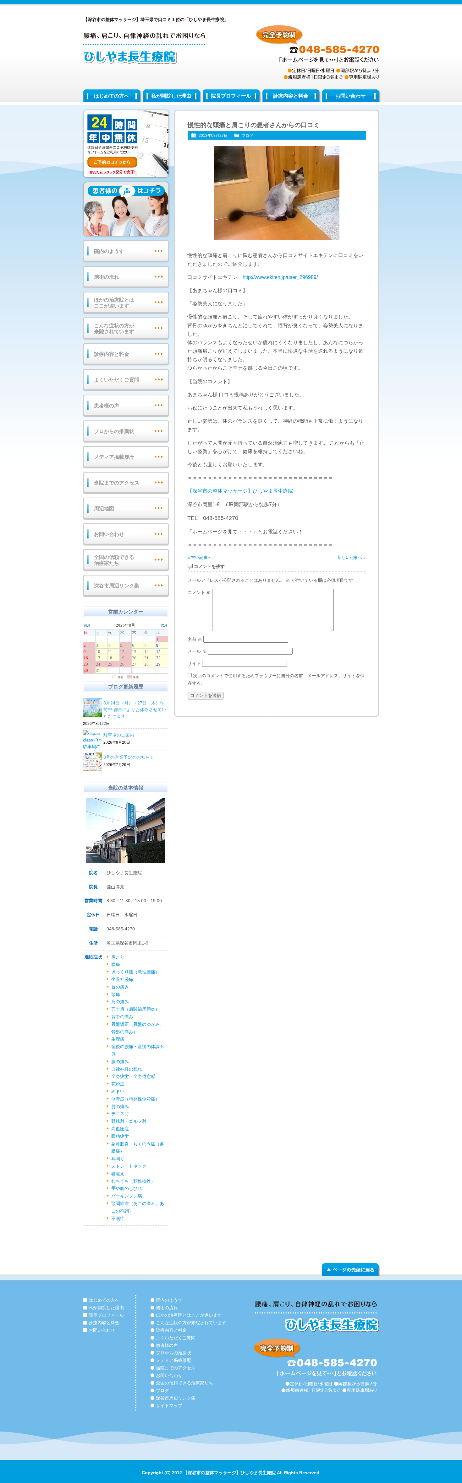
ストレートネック (128, 1166)
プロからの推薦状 (114, 431)
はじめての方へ (111, 96)
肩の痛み (120, 1001)
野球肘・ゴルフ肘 (128, 1121)
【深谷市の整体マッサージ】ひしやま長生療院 (240, 491)
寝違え (117, 1173)
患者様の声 (106, 405)
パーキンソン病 (126, 1195)
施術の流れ (106, 277)
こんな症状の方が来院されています (114, 328)
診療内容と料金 (290, 96)
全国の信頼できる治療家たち (114, 560)
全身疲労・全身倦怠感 (133, 1076)
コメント (199, 592)
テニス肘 (120, 1113)
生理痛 (117, 1038)
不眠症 (117, 1218)
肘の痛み (120, 1106)
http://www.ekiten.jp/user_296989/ (280, 277)
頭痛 (115, 994)
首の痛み (120, 986)
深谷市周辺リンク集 (116, 585)
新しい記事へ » (352, 557)
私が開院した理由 (171, 96)
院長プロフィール (231, 96)
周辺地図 (104, 508)
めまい (117, 1091)
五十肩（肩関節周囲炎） (135, 1009)
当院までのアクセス (116, 482)
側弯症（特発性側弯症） (135, 1098)
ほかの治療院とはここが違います (114, 302)
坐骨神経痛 (122, 979)
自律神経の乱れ (126, 1069)
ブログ (247, 135)
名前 (195, 639)
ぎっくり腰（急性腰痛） (135, 971)
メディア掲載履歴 (114, 457)
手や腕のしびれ (126, 1188)
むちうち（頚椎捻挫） (133, 1181)
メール (197, 651)
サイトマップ (169, 1405)
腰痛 (115, 964)
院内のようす (109, 251)
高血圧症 (120, 1128)
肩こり (117, 957)
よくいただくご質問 (116, 380)
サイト (194, 663)
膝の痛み (120, 1061)
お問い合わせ (350, 96)
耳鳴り (117, 1158)
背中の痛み (122, 1016)
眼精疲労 (120, 1136)
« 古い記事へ (200, 557)
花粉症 (117, 1083)
